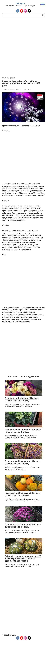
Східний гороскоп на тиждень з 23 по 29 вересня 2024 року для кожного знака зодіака (23, 558)
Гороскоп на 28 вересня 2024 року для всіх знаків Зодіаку (23, 494)
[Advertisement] (23, 47)
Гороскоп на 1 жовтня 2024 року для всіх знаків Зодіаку (22, 399)
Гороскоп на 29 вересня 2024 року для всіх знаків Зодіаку (23, 462)
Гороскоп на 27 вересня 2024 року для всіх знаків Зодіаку (23, 525)
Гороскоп (27, 89)
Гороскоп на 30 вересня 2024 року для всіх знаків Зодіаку (23, 430)
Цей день (20, 3)
